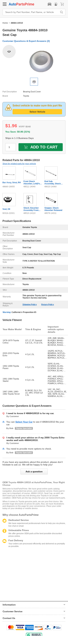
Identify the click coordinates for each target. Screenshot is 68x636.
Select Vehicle (37, 111)
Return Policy (47, 304)
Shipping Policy (29, 304)
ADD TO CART (44, 147)
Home (5, 23)
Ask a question (34, 471)
